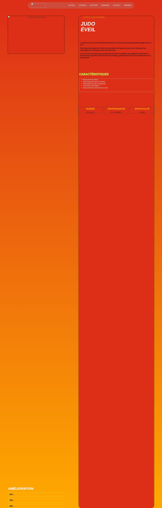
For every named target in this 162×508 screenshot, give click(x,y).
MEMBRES (127, 5)
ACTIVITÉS (94, 5)
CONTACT (116, 5)
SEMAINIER (105, 5)
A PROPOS (82, 5)
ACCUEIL (72, 5)
